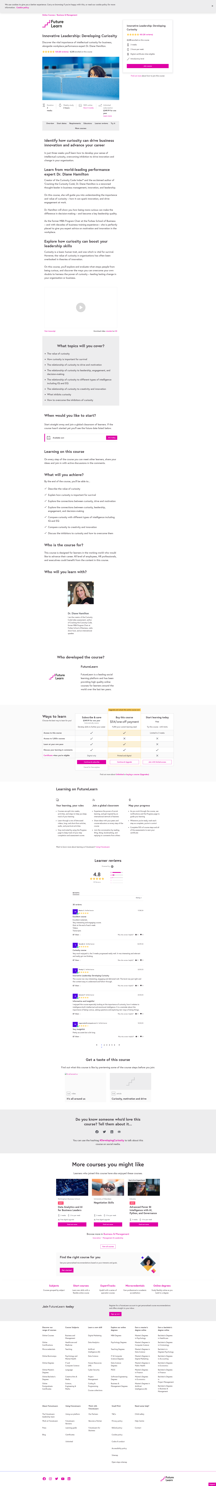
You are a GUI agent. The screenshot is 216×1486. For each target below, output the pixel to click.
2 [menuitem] (104, 1045)
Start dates (61, 123)
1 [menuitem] (101, 1045)
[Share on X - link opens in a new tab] (104, 1132)
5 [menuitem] (111, 1045)
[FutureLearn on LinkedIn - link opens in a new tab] (69, 1479)
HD (116, 331)
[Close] (212, 5)
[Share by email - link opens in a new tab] (119, 1132)
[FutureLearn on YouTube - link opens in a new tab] (63, 1479)
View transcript (49, 331)
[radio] (117, 872)
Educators (88, 123)
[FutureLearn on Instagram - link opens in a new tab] (50, 1479)
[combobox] (131, 898)
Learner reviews (101, 123)
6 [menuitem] (114, 1045)
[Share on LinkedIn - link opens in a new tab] (111, 1132)
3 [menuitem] (106, 1045)
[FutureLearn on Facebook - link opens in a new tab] (44, 1479)
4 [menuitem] (109, 1045)
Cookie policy (22, 7)
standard (109, 331)
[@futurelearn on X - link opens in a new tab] (56, 1479)
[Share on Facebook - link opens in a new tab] (97, 1132)
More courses (80, 128)
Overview (50, 123)
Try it (113, 123)
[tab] (76, 893)
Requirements (75, 123)
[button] (124, 762)
